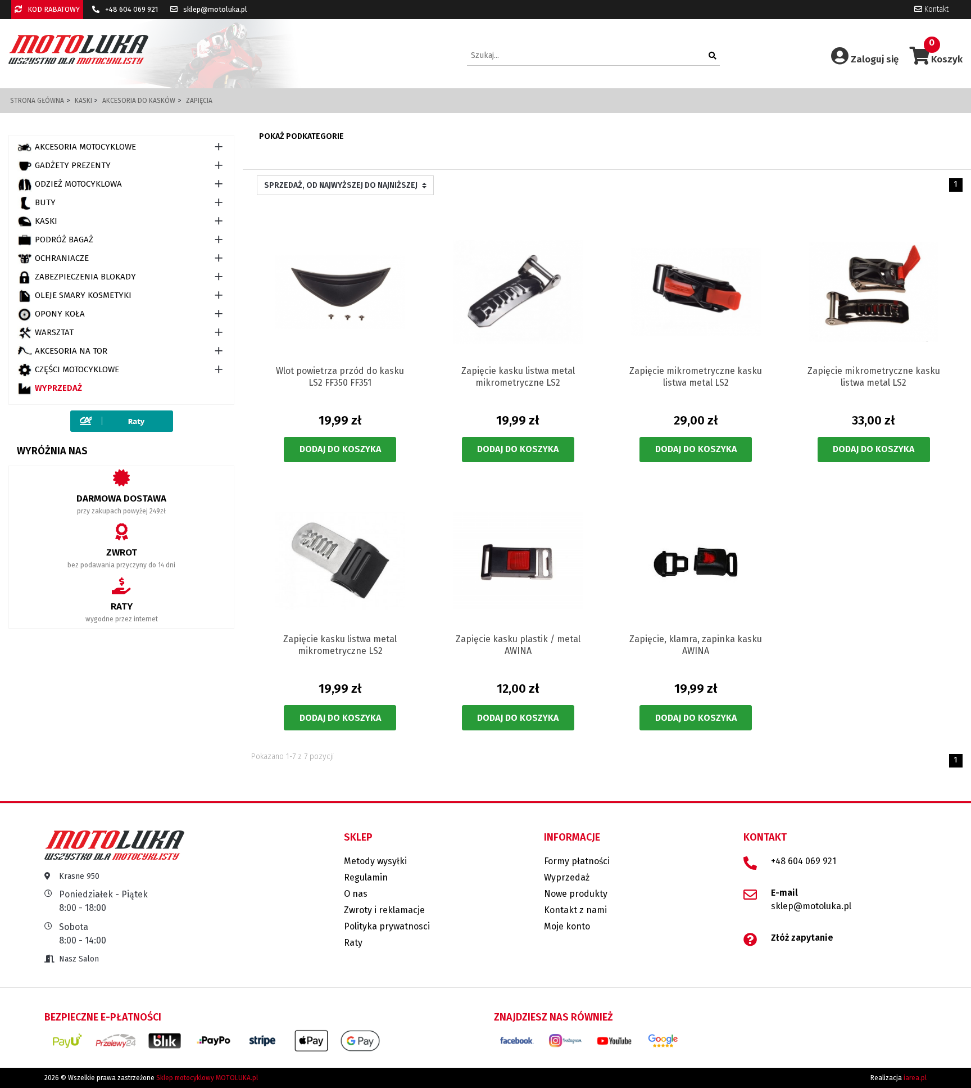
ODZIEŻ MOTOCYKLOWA (78, 184)
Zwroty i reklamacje (384, 910)
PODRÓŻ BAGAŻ (64, 239)
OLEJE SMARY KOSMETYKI (83, 295)
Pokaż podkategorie (301, 136)
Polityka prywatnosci (387, 926)
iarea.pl (915, 1078)
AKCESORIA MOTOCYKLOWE (85, 147)
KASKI (46, 221)
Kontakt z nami (575, 910)
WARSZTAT (54, 332)
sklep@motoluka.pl (214, 9)
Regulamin (366, 877)
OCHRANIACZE (62, 258)
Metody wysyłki (375, 861)
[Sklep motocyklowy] (78, 49)
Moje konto (567, 926)
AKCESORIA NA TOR (71, 351)
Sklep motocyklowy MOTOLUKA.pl (207, 1078)
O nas (355, 893)
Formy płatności (577, 861)
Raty (353, 942)
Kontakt (935, 9)
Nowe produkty (575, 893)
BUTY (45, 202)
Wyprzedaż (58, 388)
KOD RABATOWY (53, 9)
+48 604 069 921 (130, 9)
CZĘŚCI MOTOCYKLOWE (77, 369)
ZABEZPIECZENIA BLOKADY (85, 277)
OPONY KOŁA (60, 314)
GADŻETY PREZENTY (73, 165)
